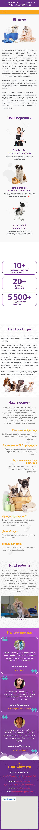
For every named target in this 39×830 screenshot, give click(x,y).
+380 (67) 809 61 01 (23, 781)
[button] (4, 12)
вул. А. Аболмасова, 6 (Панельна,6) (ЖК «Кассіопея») (19, 777)
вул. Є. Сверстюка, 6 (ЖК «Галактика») (19, 785)
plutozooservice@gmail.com (22, 792)
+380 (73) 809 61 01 (23, 788)
